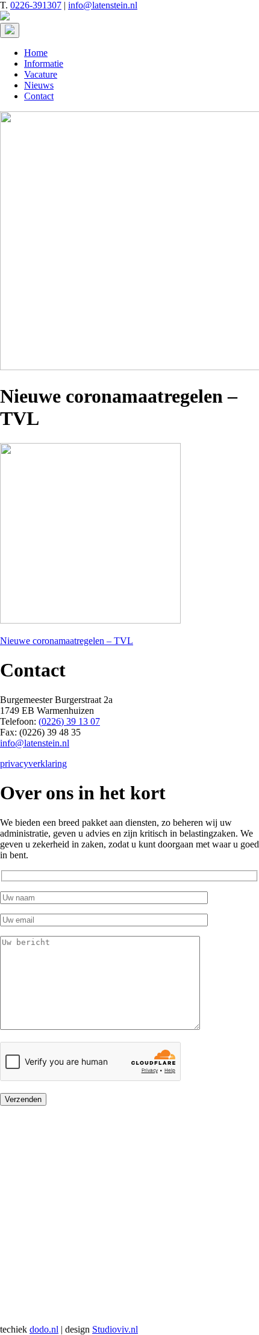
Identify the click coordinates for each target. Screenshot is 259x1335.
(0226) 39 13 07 (69, 721)
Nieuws (39, 85)
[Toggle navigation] (9, 30)
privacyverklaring (33, 763)
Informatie (43, 63)
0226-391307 (35, 5)
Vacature (40, 74)
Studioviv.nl (115, 1329)
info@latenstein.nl (102, 5)
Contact (39, 96)
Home (36, 53)
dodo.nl (44, 1329)
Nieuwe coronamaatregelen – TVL (66, 641)
